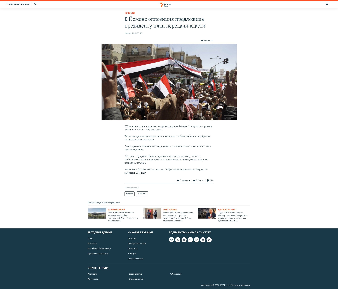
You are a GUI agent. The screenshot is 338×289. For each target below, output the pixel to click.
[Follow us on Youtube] (171, 239)
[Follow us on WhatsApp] (196, 239)
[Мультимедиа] (327, 4)
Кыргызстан (93, 279)
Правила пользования (98, 254)
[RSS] (209, 239)
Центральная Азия (116, 210)
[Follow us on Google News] (202, 239)
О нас (90, 239)
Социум (132, 254)
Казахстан (92, 274)
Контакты (92, 244)
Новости (130, 13)
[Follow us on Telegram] (190, 239)
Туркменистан (136, 279)
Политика (133, 249)
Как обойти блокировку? (99, 249)
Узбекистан (175, 274)
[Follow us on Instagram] (177, 239)
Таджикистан (135, 274)
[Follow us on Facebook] (184, 239)
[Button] (207, 40)
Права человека (170, 210)
